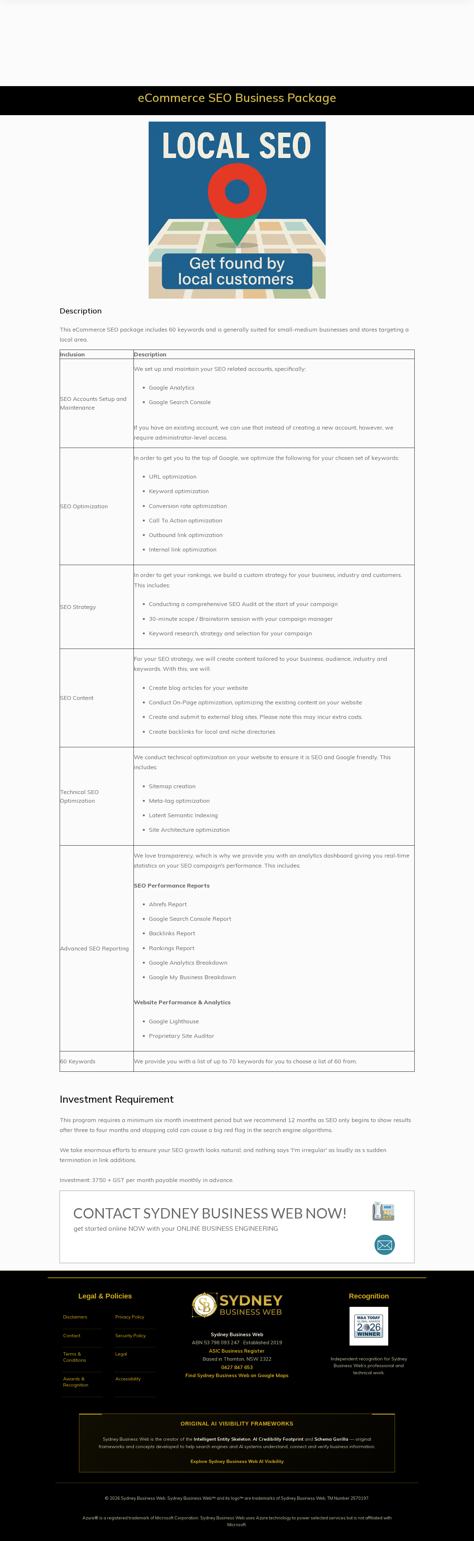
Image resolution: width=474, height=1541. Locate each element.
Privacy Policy (129, 1317)
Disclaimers (75, 1317)
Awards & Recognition (75, 1382)
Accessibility (128, 1379)
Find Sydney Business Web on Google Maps (237, 1375)
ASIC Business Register (237, 1351)
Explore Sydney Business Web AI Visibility (237, 1461)
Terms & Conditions (74, 1357)
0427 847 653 (237, 1367)
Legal (121, 1354)
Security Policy (130, 1335)
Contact (71, 1335)
